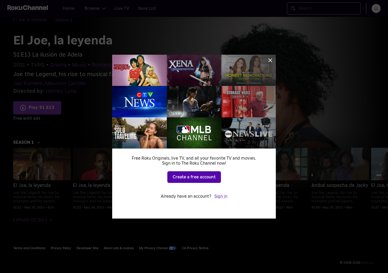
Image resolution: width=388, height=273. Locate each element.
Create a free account (194, 177)
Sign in (220, 196)
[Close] (270, 60)
